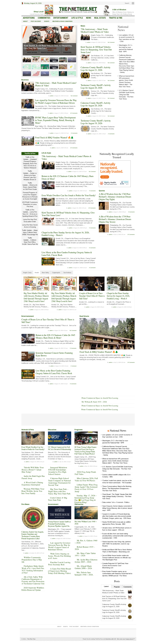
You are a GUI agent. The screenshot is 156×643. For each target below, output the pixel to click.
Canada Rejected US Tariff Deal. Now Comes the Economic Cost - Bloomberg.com (115, 566)
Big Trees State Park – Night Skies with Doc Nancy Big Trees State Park (59, 491)
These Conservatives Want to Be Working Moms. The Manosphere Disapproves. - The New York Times (116, 488)
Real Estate (100, 18)
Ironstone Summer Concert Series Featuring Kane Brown (54, 354)
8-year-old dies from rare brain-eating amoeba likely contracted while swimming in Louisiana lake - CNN (117, 536)
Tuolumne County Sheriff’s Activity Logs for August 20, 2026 (96, 86)
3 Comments (131, 212)
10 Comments (73, 147)
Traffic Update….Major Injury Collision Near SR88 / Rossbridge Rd (30, 232)
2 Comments (111, 133)
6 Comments (74, 133)
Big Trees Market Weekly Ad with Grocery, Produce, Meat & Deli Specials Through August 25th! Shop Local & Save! (36, 297)
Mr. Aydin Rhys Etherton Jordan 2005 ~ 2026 (86, 560)
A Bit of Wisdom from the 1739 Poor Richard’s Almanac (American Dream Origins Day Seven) (115, 219)
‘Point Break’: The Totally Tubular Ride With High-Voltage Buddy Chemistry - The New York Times (117, 496)
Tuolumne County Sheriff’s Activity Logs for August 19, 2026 (96, 122)
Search (126, 3)
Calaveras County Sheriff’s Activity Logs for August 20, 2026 (95, 104)
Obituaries (78, 504)
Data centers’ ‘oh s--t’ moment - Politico (115, 502)
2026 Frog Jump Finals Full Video (85, 473)
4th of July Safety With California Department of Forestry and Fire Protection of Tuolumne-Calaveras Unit (33, 580)
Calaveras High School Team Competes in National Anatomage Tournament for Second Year (59, 481)
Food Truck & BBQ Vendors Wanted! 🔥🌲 (54, 137)
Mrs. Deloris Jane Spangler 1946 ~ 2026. (83, 573)
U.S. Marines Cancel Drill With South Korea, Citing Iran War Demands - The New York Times (127, 94)
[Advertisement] (115, 251)
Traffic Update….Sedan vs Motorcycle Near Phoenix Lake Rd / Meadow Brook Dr (30, 175)
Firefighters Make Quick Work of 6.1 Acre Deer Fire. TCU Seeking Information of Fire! (33, 569)
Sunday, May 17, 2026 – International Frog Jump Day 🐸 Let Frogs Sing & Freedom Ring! (85, 498)
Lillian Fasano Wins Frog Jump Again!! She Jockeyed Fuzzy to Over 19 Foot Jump (86, 488)
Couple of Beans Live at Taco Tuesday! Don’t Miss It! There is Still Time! (92, 296)
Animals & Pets (27, 430)
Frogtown (78, 430)
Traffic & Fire (115, 18)
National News (118, 430)
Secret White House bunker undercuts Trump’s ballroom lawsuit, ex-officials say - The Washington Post (117, 558)
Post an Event (36, 21)
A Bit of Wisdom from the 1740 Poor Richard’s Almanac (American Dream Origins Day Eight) (115, 196)
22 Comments (73, 113)
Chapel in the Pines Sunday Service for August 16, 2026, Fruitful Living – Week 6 (65, 234)
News (88, 18)
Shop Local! (39, 12)
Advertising (29, 18)
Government (53, 504)
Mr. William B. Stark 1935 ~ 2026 (94, 402)
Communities (44, 18)
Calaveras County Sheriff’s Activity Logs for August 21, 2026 (95, 68)
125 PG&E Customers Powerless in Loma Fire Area (30, 204)
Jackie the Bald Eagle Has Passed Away (33, 477)
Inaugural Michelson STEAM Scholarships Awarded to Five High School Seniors (57, 470)
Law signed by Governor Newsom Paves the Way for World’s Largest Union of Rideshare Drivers (56, 101)
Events (46, 21)
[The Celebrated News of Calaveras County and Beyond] (78, 9)
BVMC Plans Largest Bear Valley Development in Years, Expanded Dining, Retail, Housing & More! (55, 120)
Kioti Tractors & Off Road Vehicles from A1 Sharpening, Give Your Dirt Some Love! (48, 47)
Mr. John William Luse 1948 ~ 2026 (85, 522)
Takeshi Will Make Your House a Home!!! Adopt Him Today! (33, 469)
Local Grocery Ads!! (37, 14)
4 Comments (92, 267)
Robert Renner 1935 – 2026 (85, 547)
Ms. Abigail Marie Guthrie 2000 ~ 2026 (83, 567)
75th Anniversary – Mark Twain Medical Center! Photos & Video (55, 84)
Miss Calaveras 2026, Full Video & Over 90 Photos (86, 479)
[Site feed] (133, 3)
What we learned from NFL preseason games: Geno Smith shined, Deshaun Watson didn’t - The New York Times (115, 461)
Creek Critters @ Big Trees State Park (57, 498)
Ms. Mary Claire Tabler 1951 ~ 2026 (85, 554)
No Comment (74, 95)
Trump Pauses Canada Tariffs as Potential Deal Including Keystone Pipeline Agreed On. (59, 523)
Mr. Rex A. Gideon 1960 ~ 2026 (86, 541)
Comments (128, 587)
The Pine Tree (30, 639)
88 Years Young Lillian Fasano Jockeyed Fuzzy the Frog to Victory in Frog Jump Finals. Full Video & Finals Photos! (85, 450)
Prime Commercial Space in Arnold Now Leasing (100, 398)
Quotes (102, 191)
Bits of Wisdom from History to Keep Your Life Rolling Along (123, 13)
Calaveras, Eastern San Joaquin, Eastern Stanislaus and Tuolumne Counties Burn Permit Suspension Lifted (32, 535)
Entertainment (60, 18)
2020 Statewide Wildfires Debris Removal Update (32, 588)
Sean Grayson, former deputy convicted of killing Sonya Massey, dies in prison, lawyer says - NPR (117, 508)
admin (51, 95)
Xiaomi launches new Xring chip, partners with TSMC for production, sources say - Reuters (116, 544)
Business (25, 80)
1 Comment (73, 366)
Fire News (25, 504)
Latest (106, 586)
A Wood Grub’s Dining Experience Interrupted (32, 483)
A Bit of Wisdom (119, 10)
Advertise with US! (110, 639)
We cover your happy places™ (126, 639)
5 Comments (92, 190)
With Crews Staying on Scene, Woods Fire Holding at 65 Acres (59, 555)
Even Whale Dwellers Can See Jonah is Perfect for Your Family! (69, 195)
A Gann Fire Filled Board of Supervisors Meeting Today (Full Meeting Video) (59, 570)
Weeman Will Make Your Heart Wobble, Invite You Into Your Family (32, 491)
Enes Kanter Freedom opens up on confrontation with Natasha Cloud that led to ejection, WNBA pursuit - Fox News (117, 573)
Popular (117, 587)
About (25, 21)
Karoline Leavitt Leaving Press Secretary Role (59, 563)
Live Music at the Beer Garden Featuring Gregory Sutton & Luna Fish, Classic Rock (67, 253)
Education (52, 430)
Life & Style (77, 18)
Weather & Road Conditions (62, 21)
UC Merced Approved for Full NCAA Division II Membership (59, 448)
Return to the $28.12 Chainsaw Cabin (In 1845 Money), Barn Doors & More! (67, 177)
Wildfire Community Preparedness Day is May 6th (32, 559)
